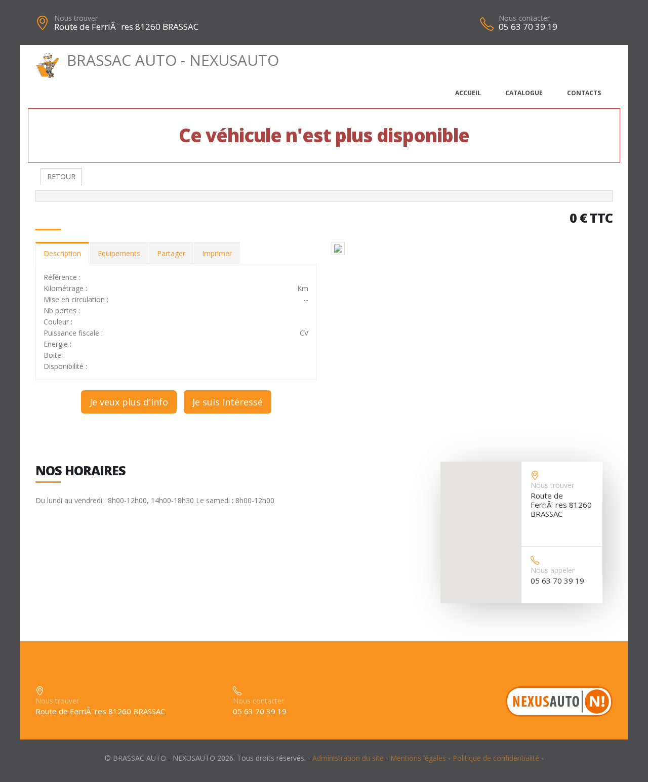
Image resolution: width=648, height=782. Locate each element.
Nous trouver (76, 18)
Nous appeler (553, 570)
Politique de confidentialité (496, 758)
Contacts (584, 93)
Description (62, 253)
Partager (171, 253)
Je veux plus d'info (129, 402)
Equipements (119, 253)
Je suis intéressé (227, 402)
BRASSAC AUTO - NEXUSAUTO (173, 60)
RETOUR (61, 176)
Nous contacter (524, 18)
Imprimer (217, 253)
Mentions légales (418, 758)
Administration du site (348, 758)
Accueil (468, 93)
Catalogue (524, 93)
